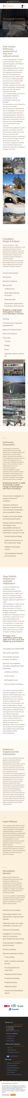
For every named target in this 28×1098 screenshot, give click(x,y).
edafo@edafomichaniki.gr (14, 1030)
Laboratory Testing (12, 1070)
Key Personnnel (12, 1050)
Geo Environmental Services (14, 1074)
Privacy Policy (10, 1040)
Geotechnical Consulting (14, 19)
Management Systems (13, 1052)
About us (10, 1047)
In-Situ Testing (11, 1072)
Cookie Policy (10, 1038)
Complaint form (11, 1036)
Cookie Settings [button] (6, 1094)
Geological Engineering (13, 1067)
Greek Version (14, 1056)
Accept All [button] (13, 1094)
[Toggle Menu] (22, 6)
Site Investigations (12, 1065)
